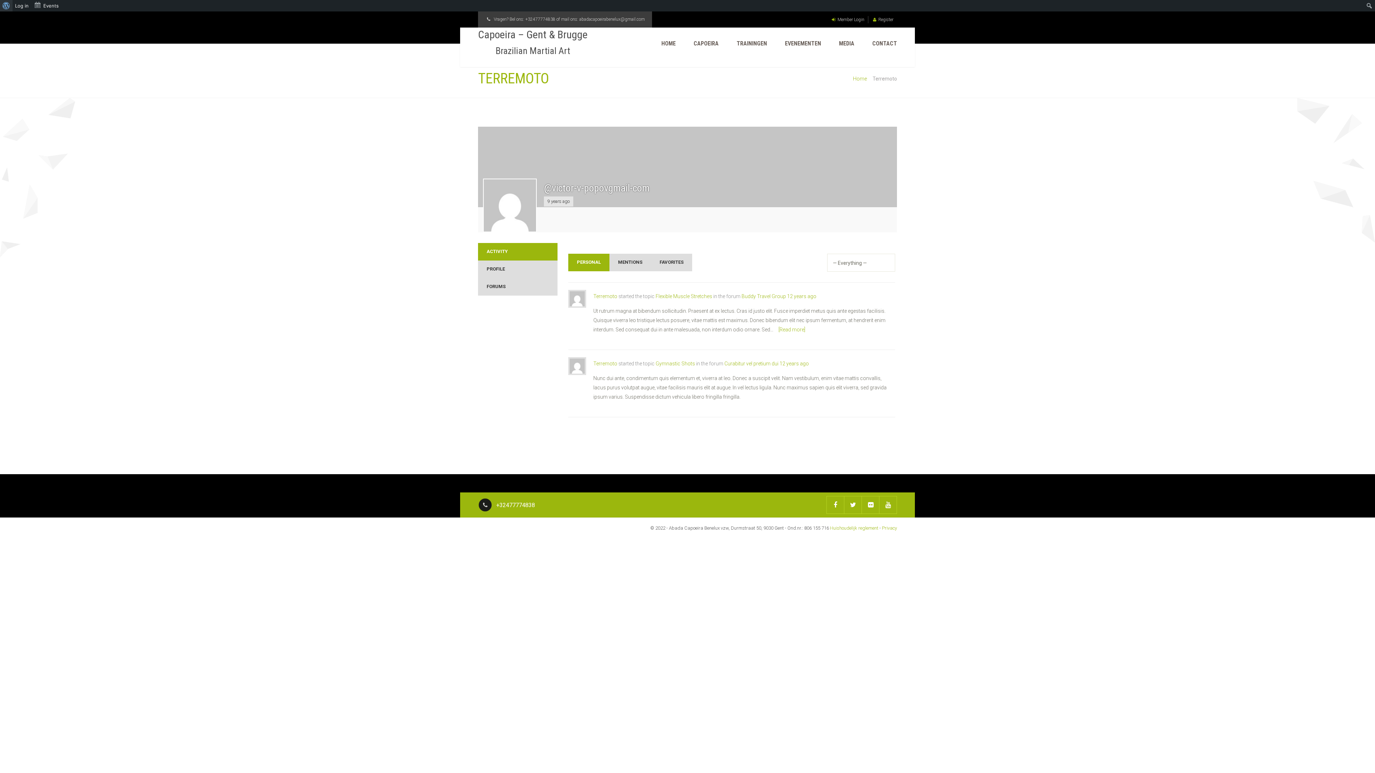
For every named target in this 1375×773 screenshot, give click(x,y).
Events (51, 6)
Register (885, 19)
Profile (496, 269)
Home (668, 43)
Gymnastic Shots (675, 363)
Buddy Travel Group (764, 296)
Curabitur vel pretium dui (751, 363)
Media (846, 43)
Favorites (672, 262)
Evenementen (803, 43)
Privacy (889, 528)
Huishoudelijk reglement (854, 528)
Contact (884, 43)
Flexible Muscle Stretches (684, 296)
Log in (22, 6)
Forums (496, 286)
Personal (589, 262)
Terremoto (605, 296)
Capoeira (706, 43)
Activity (497, 251)
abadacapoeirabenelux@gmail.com (612, 19)
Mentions (630, 262)
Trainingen (752, 43)
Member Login (851, 19)
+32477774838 (540, 19)
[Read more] (791, 329)
